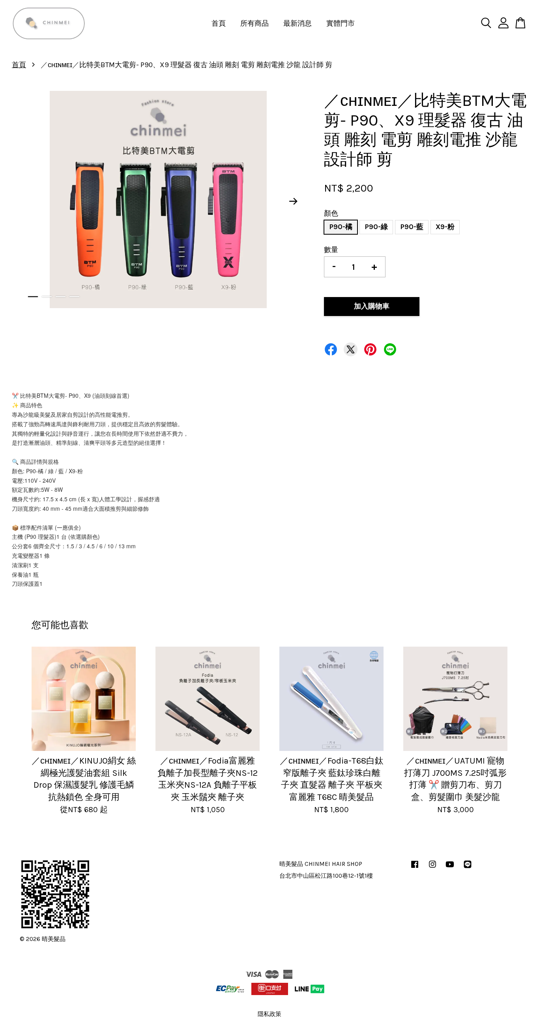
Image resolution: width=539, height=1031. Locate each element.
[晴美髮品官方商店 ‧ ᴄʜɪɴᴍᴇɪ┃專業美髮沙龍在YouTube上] (449, 867)
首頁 (218, 23)
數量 (331, 249)
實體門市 (340, 23)
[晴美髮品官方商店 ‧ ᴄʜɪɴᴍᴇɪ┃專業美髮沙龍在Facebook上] (414, 867)
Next (293, 201)
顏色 (331, 213)
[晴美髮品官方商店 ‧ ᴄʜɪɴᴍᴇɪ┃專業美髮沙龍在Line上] (467, 867)
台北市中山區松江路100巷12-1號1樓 (326, 875)
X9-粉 (445, 226)
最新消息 (297, 23)
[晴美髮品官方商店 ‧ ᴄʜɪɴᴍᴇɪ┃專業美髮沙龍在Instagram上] (432, 867)
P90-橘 (340, 226)
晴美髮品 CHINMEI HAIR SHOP (320, 863)
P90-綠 (376, 226)
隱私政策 (269, 1014)
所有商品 (254, 23)
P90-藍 (411, 226)
